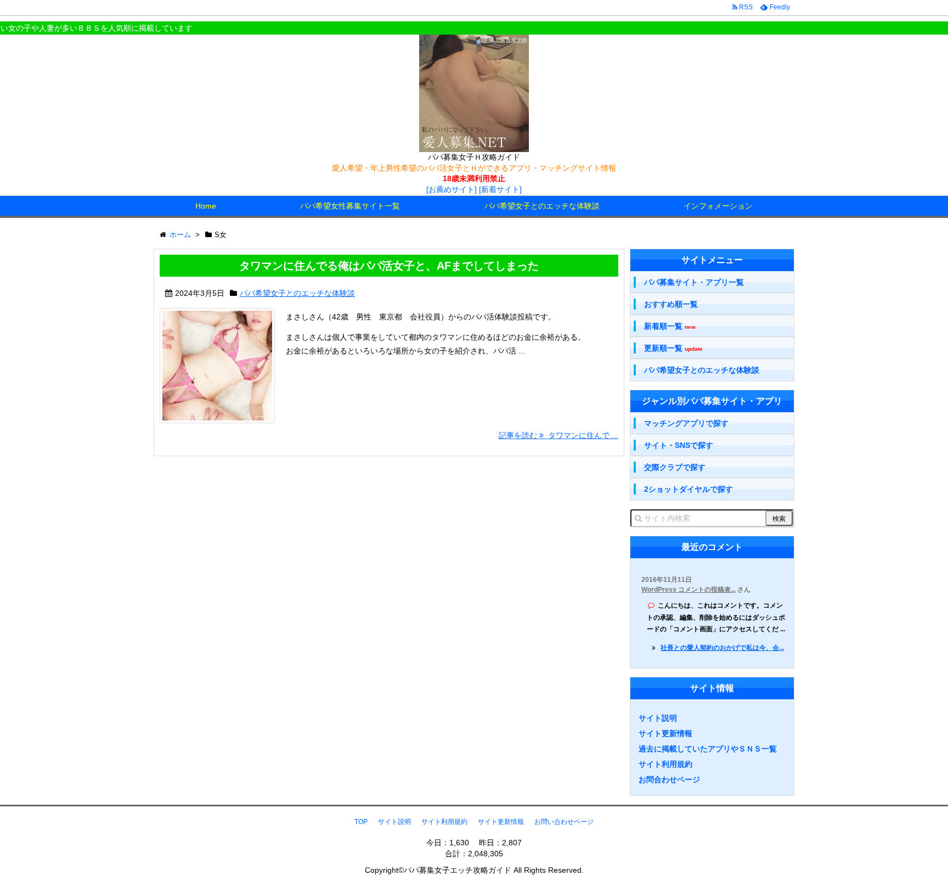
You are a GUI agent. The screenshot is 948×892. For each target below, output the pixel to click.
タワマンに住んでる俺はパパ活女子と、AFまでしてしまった (389, 266)
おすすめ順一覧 (671, 304)
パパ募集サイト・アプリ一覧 (694, 282)
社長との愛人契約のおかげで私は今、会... (722, 648)
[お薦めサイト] (451, 189)
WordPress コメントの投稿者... (688, 589)
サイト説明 (658, 718)
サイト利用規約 (665, 764)
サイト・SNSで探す (678, 445)
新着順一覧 (670, 326)
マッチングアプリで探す (686, 423)
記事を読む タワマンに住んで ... (558, 435)
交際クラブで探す (675, 467)
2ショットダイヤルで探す (688, 489)
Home (205, 205)
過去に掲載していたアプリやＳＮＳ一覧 (708, 748)
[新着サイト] (500, 189)
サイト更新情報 (665, 733)
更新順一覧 (673, 348)
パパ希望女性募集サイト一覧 (350, 205)
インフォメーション (718, 205)
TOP (361, 822)
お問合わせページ (669, 779)
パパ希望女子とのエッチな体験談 (542, 205)
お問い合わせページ (564, 822)
